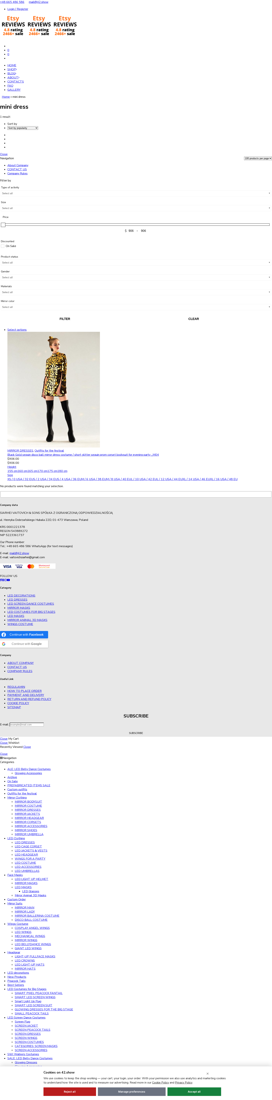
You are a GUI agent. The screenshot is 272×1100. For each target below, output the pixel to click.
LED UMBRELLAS (27, 871)
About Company (17, 165)
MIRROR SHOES (26, 830)
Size (10, 475)
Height (11, 467)
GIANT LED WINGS (28, 948)
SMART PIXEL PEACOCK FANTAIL (39, 993)
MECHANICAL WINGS (30, 936)
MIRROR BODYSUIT (28, 802)
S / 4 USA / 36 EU (69, 479)
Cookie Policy (18, 703)
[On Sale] (2, 245)
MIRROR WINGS (26, 940)
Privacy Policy (183, 1082)
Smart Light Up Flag (28, 1001)
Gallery (14, 90)
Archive (12, 777)
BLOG (11, 73)
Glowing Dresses (26, 1062)
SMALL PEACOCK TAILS (32, 1013)
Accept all (194, 1091)
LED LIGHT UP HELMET (31, 879)
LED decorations (21, 596)
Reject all (70, 1091)
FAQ (10, 86)
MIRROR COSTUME (28, 806)
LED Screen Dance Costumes (30, 604)
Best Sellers (15, 985)
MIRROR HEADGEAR (29, 818)
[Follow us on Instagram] (5, 580)
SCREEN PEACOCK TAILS (32, 1030)
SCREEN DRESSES (28, 1034)
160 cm (22, 471)
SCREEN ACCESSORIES (31, 1050)
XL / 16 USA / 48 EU (224, 479)
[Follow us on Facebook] (1, 580)
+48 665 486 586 (12, 2)
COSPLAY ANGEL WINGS (32, 928)
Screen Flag (22, 1022)
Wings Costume (20, 624)
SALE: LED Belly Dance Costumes (30, 1058)
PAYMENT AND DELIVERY (25, 695)
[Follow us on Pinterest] (3, 580)
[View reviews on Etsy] (39, 39)
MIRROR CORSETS (28, 822)
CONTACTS (15, 82)
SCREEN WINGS (26, 1038)
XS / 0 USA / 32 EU (20, 479)
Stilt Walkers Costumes (23, 1054)
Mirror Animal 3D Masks (27, 620)
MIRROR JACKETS (27, 814)
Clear (193, 319)
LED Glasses (30, 891)
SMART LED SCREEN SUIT (33, 1005)
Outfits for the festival (49, 451)
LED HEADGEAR (26, 855)
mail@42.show (38, 2)
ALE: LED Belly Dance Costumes (29, 769)
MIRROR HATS (25, 969)
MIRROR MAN (24, 908)
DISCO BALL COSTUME (31, 920)
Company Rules (17, 173)
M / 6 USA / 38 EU (93, 479)
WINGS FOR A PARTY (30, 859)
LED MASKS (15, 616)
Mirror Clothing (17, 798)
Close (4, 154)
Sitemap (14, 707)
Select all (7, 193)
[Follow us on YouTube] (8, 580)
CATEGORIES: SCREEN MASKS (36, 1046)
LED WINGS (23, 932)
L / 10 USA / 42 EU (144, 479)
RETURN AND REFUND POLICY (29, 699)
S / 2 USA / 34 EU (45, 479)
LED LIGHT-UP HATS (29, 965)
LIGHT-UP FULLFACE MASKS (35, 956)
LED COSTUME (25, 863)
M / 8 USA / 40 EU (118, 479)
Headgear (13, 952)
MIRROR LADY (25, 912)
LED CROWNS (25, 961)
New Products (16, 977)
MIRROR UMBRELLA (29, 834)
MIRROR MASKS (18, 608)
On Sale (12, 781)
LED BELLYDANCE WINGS (33, 944)
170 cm (42, 471)
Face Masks (15, 875)
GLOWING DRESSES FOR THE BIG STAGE (44, 1009)
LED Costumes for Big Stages (31, 612)
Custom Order (16, 899)
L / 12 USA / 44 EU (169, 479)
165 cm (32, 471)
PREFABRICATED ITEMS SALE (28, 785)
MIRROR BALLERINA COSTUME (37, 916)
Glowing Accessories (28, 773)
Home (11, 65)
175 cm (52, 471)
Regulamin (16, 687)
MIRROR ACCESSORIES (31, 826)
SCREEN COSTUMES (29, 1042)
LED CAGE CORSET (28, 846)
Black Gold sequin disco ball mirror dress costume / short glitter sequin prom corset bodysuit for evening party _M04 (83, 455)
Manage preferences (131, 1091)
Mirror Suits (14, 904)
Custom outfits (17, 789)
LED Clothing (16, 838)
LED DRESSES (17, 600)
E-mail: (5, 724)
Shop (11, 69)
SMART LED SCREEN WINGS (35, 997)
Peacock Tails (16, 981)
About (12, 78)
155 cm (12, 471)
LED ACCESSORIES (28, 867)
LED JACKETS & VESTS (31, 851)
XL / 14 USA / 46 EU (196, 479)
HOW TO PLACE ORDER (24, 691)
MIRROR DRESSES (20, 451)
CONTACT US (17, 169)
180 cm (62, 471)
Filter (65, 319)
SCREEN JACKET (26, 1026)
